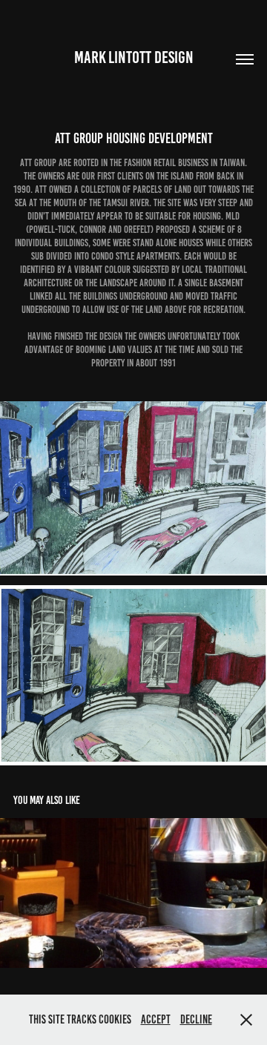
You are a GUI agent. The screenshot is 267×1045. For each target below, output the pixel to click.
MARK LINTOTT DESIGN (134, 57)
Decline (196, 1019)
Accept (156, 1019)
